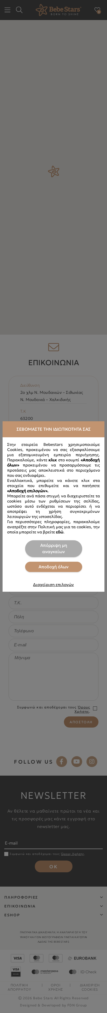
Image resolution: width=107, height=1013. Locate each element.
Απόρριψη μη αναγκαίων (53, 549)
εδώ (59, 532)
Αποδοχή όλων (53, 566)
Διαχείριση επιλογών (53, 584)
